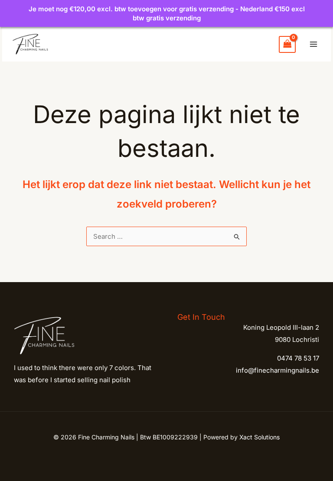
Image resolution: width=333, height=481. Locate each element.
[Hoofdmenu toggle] (313, 44)
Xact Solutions (259, 437)
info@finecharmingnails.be (277, 370)
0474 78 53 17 (298, 358)
